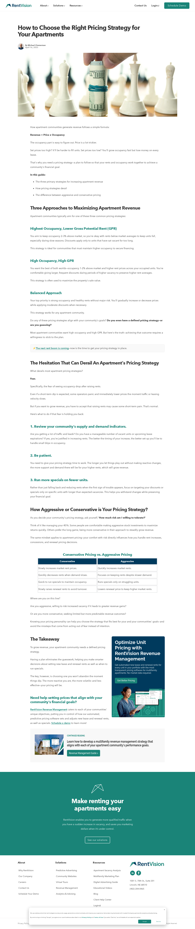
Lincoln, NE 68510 (138, 885)
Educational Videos (103, 888)
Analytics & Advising (65, 894)
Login (154, 5)
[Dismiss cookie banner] (164, 910)
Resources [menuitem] (75, 5)
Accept (145, 921)
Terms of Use (98, 917)
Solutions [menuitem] (58, 5)
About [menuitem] (43, 5)
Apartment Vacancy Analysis (107, 870)
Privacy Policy (86, 917)
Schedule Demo (177, 5)
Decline (158, 921)
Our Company (25, 876)
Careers (22, 882)
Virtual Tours (62, 882)
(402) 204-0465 (137, 888)
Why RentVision (26, 870)
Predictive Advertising (66, 870)
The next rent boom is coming (52, 348)
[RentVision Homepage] (18, 5)
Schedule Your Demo (28, 894)
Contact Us (23, 888)
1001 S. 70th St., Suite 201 (142, 881)
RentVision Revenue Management (48, 709)
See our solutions (97, 840)
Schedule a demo (60, 723)
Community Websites (66, 876)
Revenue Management (67, 888)
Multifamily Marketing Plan (106, 876)
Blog (96, 894)
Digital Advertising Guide (106, 882)
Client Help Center (102, 899)
